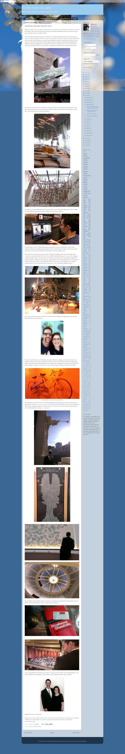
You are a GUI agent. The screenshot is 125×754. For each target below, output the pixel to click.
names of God (86, 304)
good (89, 233)
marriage (85, 341)
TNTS (87, 371)
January (88, 135)
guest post (85, 339)
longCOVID (86, 293)
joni (86, 389)
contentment (86, 244)
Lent (84, 281)
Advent (85, 243)
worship (85, 226)
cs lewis (85, 375)
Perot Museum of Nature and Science (48, 107)
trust (85, 153)
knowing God (86, 392)
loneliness (85, 318)
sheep (84, 278)
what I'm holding (37, 726)
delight (89, 235)
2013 (86, 138)
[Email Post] (42, 724)
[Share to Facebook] (50, 724)
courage (89, 246)
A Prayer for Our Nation (92, 116)
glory (84, 388)
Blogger (84, 741)
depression (85, 338)
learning (84, 394)
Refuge (85, 288)
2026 (86, 70)
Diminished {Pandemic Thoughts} (49, 18)
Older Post (76, 732)
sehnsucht (85, 310)
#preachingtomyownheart (86, 240)
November (89, 100)
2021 (86, 79)
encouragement (88, 384)
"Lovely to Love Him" (91, 114)
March (88, 130)
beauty (84, 325)
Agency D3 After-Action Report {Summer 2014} (92, 107)
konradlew (73, 741)
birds (89, 236)
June (88, 123)
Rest (90, 347)
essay (89, 199)
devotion (85, 315)
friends (85, 251)
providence (86, 252)
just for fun (87, 218)
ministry (84, 397)
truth (88, 342)
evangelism (85, 330)
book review (87, 275)
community (88, 301)
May (88, 126)
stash (85, 186)
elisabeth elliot (86, 381)
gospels (89, 388)
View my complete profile (89, 38)
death (87, 378)
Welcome (34, 18)
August (88, 119)
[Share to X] (48, 724)
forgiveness (87, 386)
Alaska (85, 249)
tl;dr (87, 247)
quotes (85, 166)
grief (89, 214)
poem (84, 342)
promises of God (87, 355)
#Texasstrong (86, 344)
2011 (86, 142)
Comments (88, 48)
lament (85, 291)
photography (85, 305)
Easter (84, 280)
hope (84, 211)
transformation (86, 176)
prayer (85, 171)
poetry (85, 162)
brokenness (85, 313)
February (89, 133)
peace (84, 331)
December (89, 97)
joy (87, 276)
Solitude (87, 349)
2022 (86, 77)
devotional (85, 379)
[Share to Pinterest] (52, 724)
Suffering (89, 370)
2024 (86, 72)
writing (85, 268)
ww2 (85, 410)
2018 (86, 86)
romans (89, 402)
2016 (86, 91)
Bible (85, 182)
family (85, 207)
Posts (86, 45)
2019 (86, 84)
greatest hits (86, 307)
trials (84, 262)
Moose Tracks (86, 336)
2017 (86, 88)
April (88, 128)
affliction (86, 191)
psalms (85, 260)
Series (75, 18)
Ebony (84, 312)
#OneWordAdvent (86, 360)
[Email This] (45, 724)
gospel (84, 352)
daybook (85, 259)
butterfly (85, 351)
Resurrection (86, 299)
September (89, 104)
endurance (85, 267)
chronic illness (87, 283)
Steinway (85, 289)
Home (26, 18)
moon (87, 354)
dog (84, 228)
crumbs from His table (36, 8)
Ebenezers (57, 29)
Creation (85, 197)
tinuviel (95, 24)
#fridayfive (85, 323)
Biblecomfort (88, 362)
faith (87, 302)
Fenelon (87, 363)
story (90, 404)
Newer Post (28, 732)
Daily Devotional (65, 18)
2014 (86, 95)
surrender (85, 213)
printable (85, 399)
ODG (84, 370)
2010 (86, 145)
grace (84, 221)
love (31, 726)
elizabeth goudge (87, 383)
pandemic (85, 322)
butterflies (86, 231)
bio (29, 726)
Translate (95, 63)
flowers (85, 223)
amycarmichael (86, 373)
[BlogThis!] (47, 724)
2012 (86, 140)
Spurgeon (85, 273)
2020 (86, 81)
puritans (89, 331)
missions (85, 320)
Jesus (87, 286)
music (85, 229)
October (89, 102)
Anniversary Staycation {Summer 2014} (91, 110)
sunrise (87, 405)
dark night (89, 376)
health (89, 216)
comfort (85, 257)
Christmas (88, 285)
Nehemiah (85, 368)
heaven (84, 309)
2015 (86, 93)
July (88, 121)
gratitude (86, 158)
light (90, 352)
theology (84, 407)
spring (86, 404)
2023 (86, 74)
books (85, 209)
